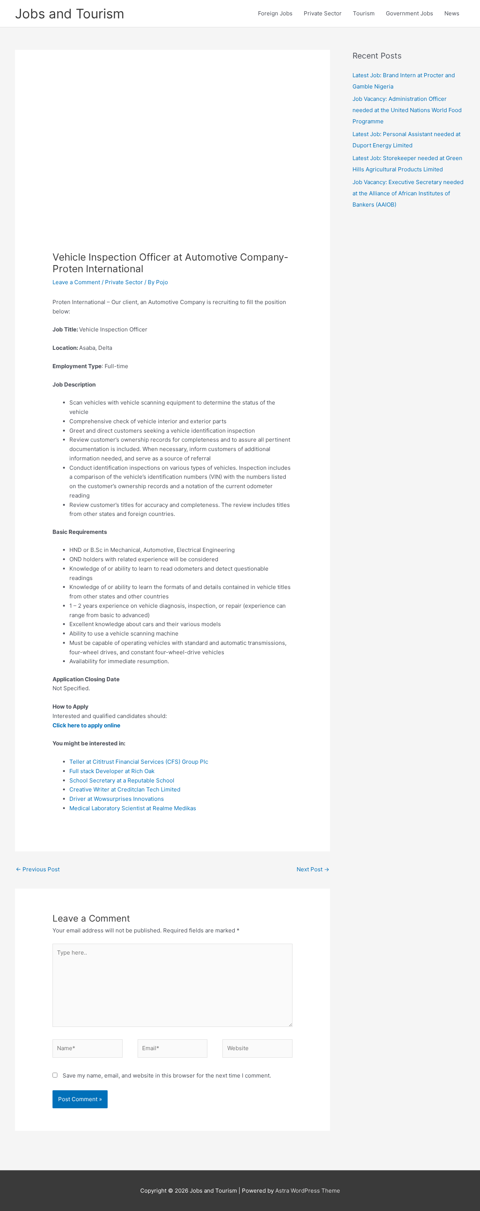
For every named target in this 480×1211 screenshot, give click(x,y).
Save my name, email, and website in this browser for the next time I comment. (167, 1075)
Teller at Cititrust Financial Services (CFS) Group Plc (138, 761)
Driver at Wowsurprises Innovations (116, 798)
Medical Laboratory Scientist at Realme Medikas (132, 808)
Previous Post (38, 869)
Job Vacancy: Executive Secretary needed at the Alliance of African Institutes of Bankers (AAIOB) (408, 193)
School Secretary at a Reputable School (121, 780)
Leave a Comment (76, 282)
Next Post (313, 869)
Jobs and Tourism (69, 13)
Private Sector (323, 13)
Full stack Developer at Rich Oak (111, 771)
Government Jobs (409, 13)
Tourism (364, 13)
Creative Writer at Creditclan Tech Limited (124, 789)
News (451, 13)
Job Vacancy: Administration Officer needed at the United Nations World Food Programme (407, 110)
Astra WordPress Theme (307, 1190)
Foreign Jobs (275, 13)
